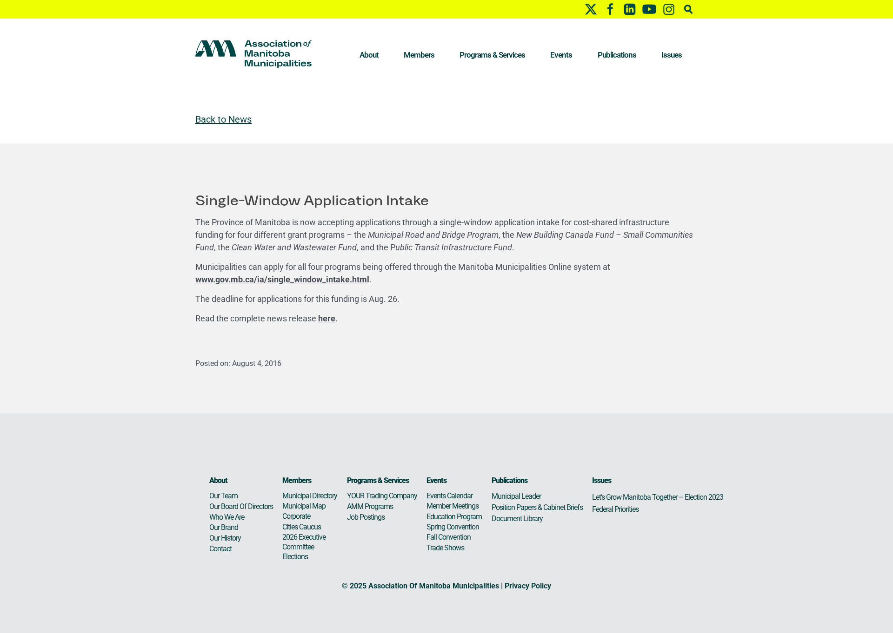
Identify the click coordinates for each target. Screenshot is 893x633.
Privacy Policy (528, 585)
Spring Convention (453, 526)
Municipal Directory (309, 495)
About (369, 54)
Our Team (223, 495)
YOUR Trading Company (382, 495)
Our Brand (223, 527)
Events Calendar (450, 495)
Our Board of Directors (241, 506)
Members (419, 54)
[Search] (688, 9)
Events (561, 54)
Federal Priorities (615, 509)
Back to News (223, 119)
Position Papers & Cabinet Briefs (537, 507)
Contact (220, 548)
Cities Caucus (301, 526)
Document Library (517, 518)
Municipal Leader (516, 496)
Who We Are (226, 517)
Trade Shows (445, 547)
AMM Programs (370, 506)
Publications (617, 54)
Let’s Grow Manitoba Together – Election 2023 (657, 497)
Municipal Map (304, 506)
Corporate (296, 516)
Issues (671, 54)
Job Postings (366, 517)
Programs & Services (492, 54)
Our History (225, 538)
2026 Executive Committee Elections (304, 547)
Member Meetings (453, 506)
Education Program (454, 516)
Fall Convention (449, 537)
